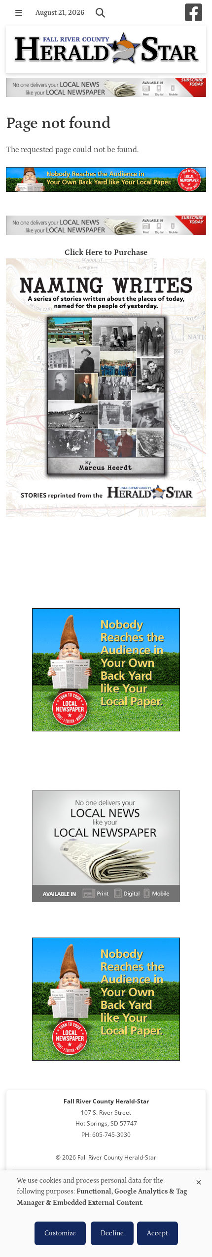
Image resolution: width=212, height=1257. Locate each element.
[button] (19, 13)
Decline (112, 1233)
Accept (157, 1233)
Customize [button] (60, 1233)
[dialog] (106, 1213)
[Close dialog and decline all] (198, 1180)
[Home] (106, 49)
